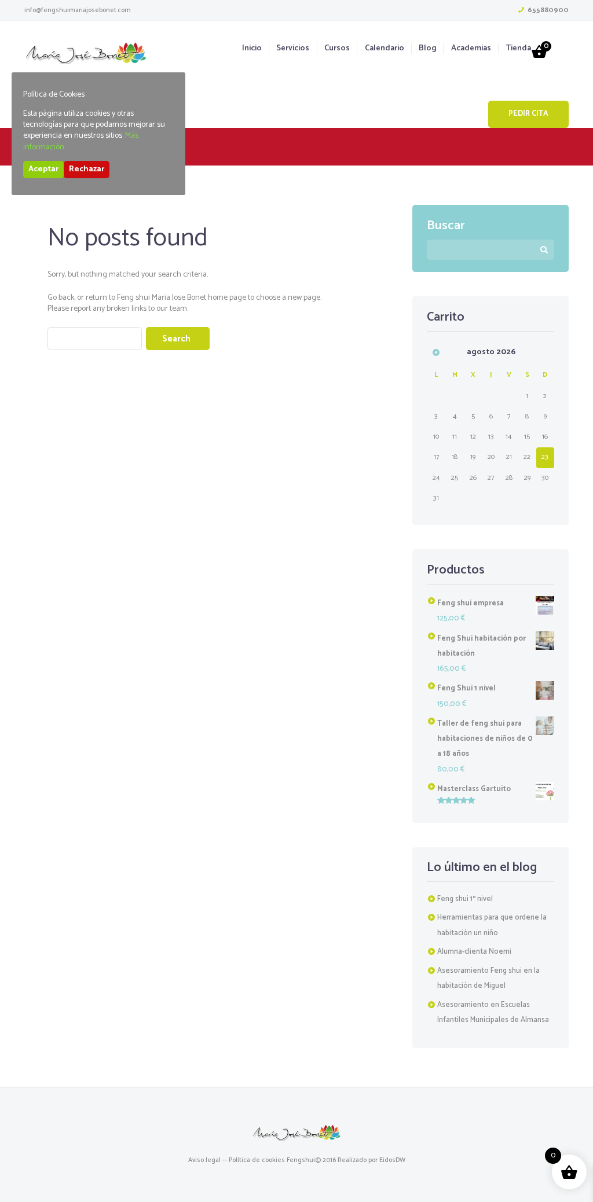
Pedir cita (528, 114)
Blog (427, 48)
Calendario (384, 48)
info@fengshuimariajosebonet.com (77, 10)
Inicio (252, 48)
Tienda (518, 48)
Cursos (337, 48)
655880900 (548, 10)
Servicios (292, 48)
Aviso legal (204, 1160)
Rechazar (86, 169)
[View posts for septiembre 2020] (436, 352)
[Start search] (178, 338)
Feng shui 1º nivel (465, 899)
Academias (470, 48)
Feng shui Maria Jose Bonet (161, 297)
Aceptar (43, 169)
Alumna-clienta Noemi (474, 952)
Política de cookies (257, 1160)
